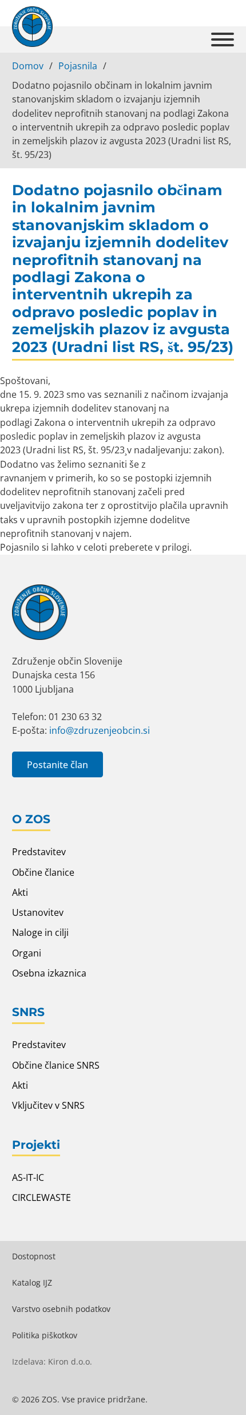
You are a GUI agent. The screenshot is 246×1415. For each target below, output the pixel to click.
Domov (27, 66)
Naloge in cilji (40, 932)
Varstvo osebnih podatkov (61, 1308)
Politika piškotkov (44, 1335)
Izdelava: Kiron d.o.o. (52, 1361)
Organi (26, 953)
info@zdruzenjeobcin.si (99, 730)
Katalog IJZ (32, 1282)
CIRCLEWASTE (41, 1197)
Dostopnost (33, 1256)
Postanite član (57, 764)
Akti (20, 892)
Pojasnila (77, 66)
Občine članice (43, 872)
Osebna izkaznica (49, 973)
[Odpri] (222, 39)
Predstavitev (39, 851)
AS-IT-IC (28, 1177)
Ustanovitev (38, 912)
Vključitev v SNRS (48, 1105)
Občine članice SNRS (56, 1065)
